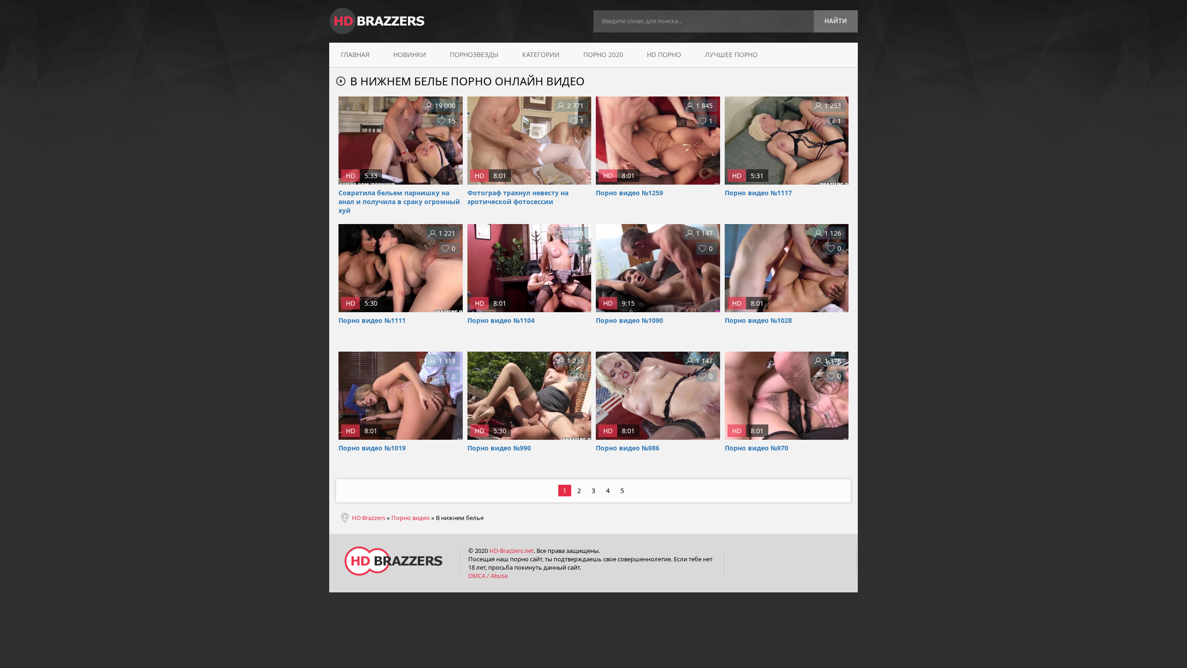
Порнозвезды (474, 54)
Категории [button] (541, 54)
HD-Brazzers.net (511, 550)
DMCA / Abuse (488, 576)
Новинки (409, 54)
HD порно (664, 54)
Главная (355, 54)
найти (835, 21)
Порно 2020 (603, 54)
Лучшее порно (731, 54)
